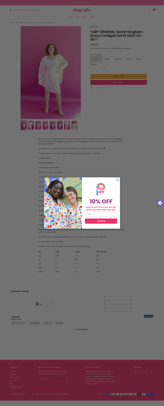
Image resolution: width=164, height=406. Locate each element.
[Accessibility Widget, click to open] (160, 203)
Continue (101, 221)
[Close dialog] (117, 179)
